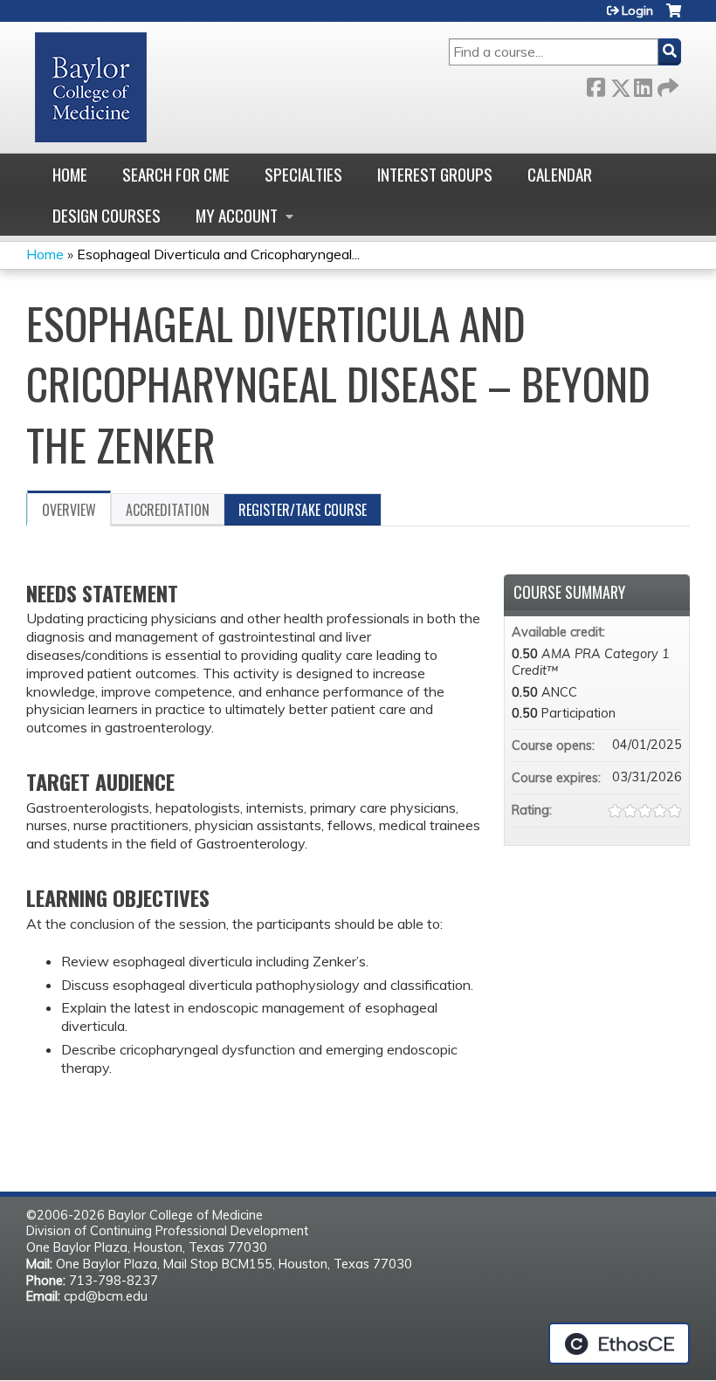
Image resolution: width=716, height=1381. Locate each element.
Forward (666, 84)
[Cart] (673, 17)
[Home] (91, 87)
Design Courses (106, 215)
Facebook (595, 84)
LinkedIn (642, 84)
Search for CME (176, 174)
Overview (69, 509)
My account (237, 215)
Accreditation (168, 509)
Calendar (559, 174)
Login (637, 10)
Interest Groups (434, 174)
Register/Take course (302, 509)
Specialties (303, 174)
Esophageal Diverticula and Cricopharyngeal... (218, 254)
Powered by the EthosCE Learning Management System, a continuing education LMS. (619, 1343)
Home (69, 174)
